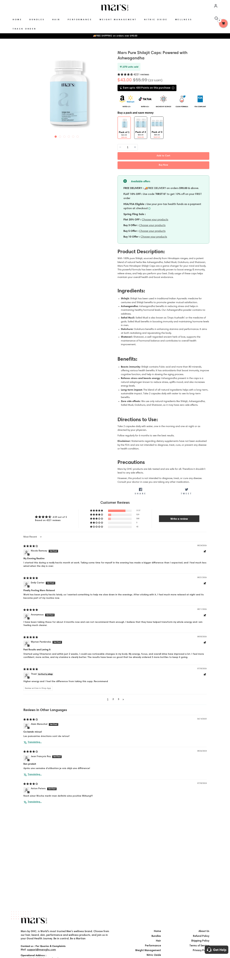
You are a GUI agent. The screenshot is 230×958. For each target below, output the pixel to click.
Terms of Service (199, 946)
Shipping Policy (200, 941)
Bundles (156, 936)
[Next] (109, 92)
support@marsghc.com (41, 950)
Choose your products (155, 219)
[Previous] (24, 92)
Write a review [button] (179, 518)
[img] (30, 546)
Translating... (35, 742)
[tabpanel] (66, 93)
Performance (153, 946)
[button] (126, 74)
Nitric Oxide (154, 955)
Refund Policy (201, 936)
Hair (158, 941)
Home (157, 931)
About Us (204, 931)
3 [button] (118, 699)
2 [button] (113, 699)
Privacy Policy (201, 950)
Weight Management (148, 950)
